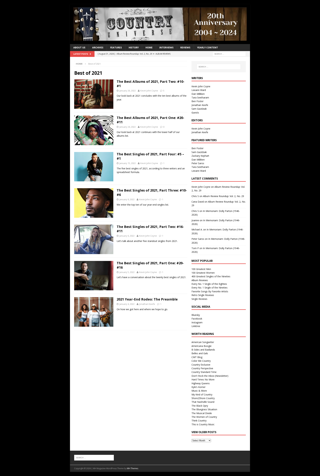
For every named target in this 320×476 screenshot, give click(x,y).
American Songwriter (203, 342)
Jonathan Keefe (147, 303)
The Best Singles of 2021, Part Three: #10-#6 (152, 192)
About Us (79, 47)
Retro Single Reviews (203, 295)
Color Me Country (201, 360)
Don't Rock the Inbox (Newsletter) (210, 375)
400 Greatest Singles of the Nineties (211, 276)
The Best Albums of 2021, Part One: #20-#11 (150, 119)
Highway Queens (201, 383)
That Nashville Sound (203, 401)
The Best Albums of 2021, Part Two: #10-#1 (150, 83)
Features (116, 47)
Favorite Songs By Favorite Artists (210, 291)
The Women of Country (204, 416)
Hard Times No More (203, 379)
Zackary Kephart (200, 155)
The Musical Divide (202, 413)
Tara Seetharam (200, 97)
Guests (195, 112)
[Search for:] (229, 53)
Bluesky (196, 314)
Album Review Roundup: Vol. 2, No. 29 (223, 196)
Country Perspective (202, 368)
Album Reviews (200, 280)
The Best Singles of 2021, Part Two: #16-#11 (150, 228)
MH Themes (132, 468)
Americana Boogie (202, 346)
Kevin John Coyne (149, 90)
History (134, 47)
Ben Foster (198, 101)
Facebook (197, 318)
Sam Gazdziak (199, 108)
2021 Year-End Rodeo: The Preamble (147, 299)
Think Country (199, 420)
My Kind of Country (202, 394)
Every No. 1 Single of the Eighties (209, 283)
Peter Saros (198, 163)
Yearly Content (207, 47)
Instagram (197, 322)
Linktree (196, 326)
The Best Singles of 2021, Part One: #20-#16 (150, 265)
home (149, 47)
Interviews (166, 47)
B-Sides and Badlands (203, 349)
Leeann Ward (199, 90)
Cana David (198, 201)
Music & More (199, 390)
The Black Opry (200, 405)
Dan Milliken (198, 93)
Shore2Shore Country (203, 398)
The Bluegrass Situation (204, 409)
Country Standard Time (204, 372)
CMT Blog (197, 357)
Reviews (185, 47)
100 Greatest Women (203, 272)
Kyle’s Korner (199, 387)
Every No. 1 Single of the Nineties (210, 287)
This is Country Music (203, 424)
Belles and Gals (200, 353)
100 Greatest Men (201, 269)
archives (97, 47)
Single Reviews (199, 298)
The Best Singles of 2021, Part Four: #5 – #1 (150, 156)
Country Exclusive (201, 364)
